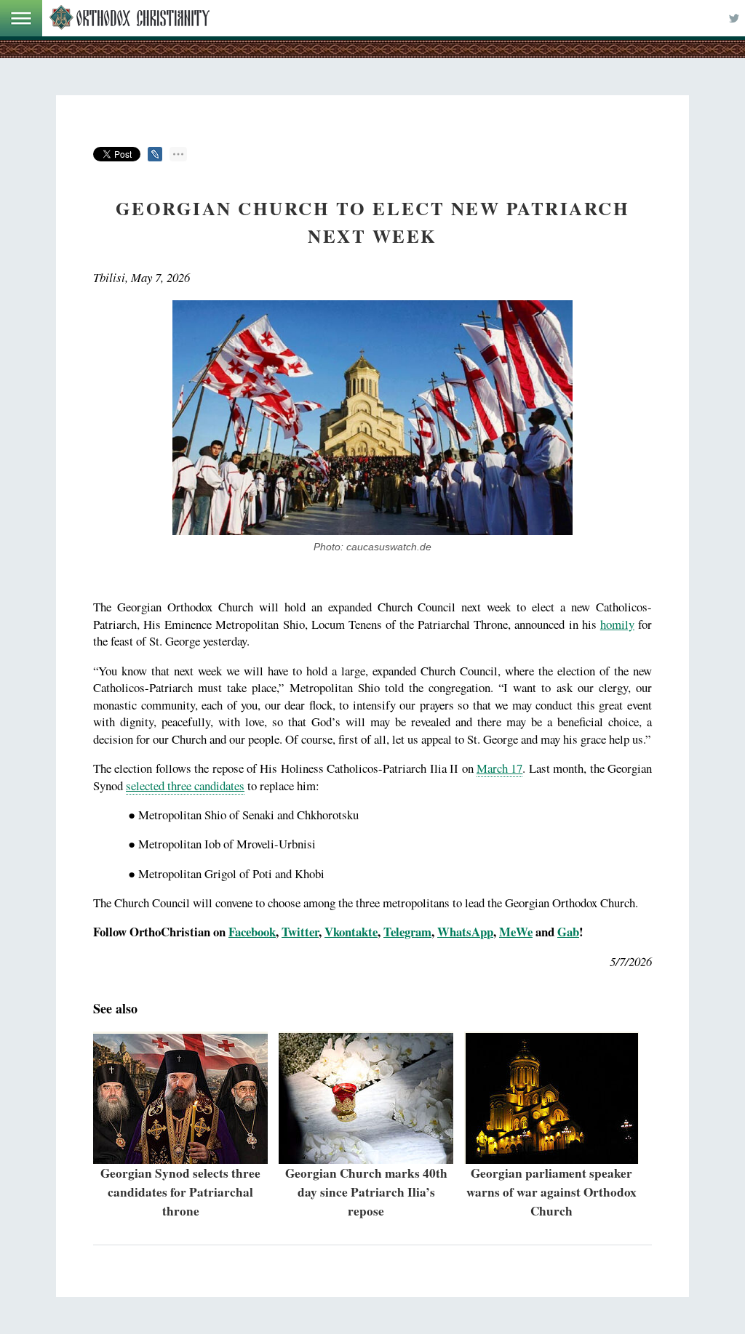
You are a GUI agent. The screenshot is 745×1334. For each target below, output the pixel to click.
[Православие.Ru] (129, 18)
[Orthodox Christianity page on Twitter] (734, 18)
